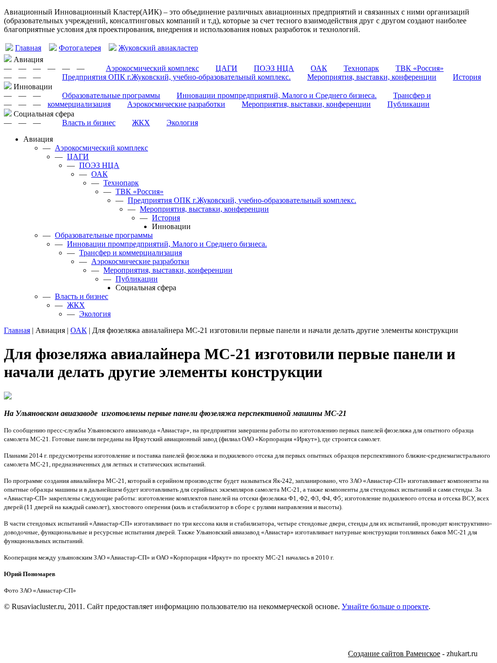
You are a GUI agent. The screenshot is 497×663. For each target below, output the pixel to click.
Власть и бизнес (89, 122)
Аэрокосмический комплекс (152, 68)
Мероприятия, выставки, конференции (371, 77)
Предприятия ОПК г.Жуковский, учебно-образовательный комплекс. (176, 77)
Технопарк (361, 68)
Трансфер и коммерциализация (130, 253)
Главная (28, 48)
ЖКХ (141, 122)
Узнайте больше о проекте (385, 606)
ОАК (319, 68)
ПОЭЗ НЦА (274, 68)
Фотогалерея (80, 48)
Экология (182, 122)
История (467, 77)
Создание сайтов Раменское (394, 653)
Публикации (408, 104)
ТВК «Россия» (420, 68)
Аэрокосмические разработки (176, 104)
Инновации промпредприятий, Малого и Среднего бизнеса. (277, 95)
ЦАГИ (226, 68)
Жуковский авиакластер (158, 48)
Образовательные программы (111, 95)
